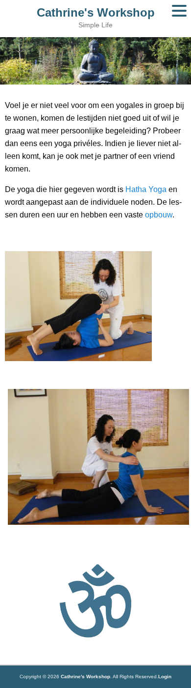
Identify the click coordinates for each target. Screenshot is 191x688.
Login (164, 676)
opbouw (158, 215)
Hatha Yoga (146, 189)
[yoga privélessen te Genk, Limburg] (95, 457)
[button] (179, 11)
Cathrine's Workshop (96, 12)
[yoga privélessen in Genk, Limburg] (78, 359)
